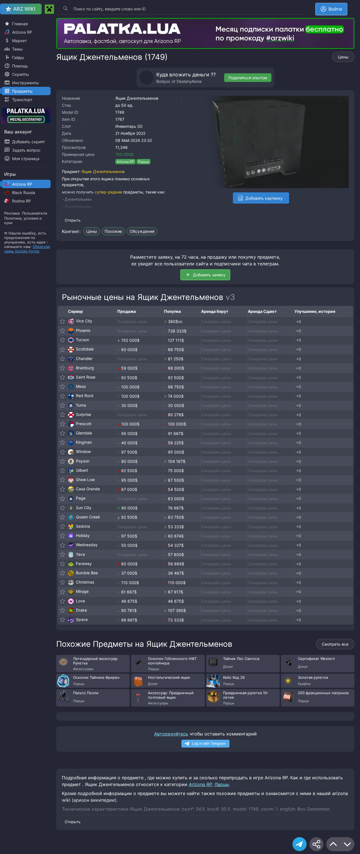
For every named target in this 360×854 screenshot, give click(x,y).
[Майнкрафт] (49, 9)
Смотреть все (335, 644)
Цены (343, 56)
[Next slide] (343, 101)
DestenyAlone (189, 81)
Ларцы (143, 162)
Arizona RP (125, 162)
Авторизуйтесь (171, 734)
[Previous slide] (178, 101)
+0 (298, 321)
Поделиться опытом (247, 77)
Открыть (72, 220)
